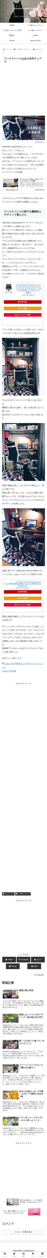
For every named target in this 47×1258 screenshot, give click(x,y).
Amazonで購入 (22, 308)
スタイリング (9, 894)
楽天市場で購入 (22, 302)
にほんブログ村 (9, 671)
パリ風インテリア (24, 894)
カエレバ (31, 295)
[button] (42, 620)
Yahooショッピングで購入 (22, 315)
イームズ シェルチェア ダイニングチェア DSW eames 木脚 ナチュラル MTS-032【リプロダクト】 (22, 583)
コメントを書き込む (24, 1232)
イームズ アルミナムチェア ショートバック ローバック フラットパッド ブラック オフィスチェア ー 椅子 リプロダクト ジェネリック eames (28, 288)
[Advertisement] (23, 89)
